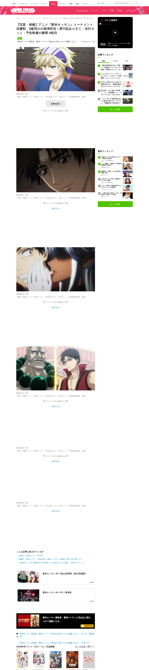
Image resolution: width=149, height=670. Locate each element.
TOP (14, 4)
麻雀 (77, 4)
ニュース (34, 4)
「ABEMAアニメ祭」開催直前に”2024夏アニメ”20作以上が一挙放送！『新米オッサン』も (51, 651)
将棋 (70, 4)
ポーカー (86, 4)
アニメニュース (82, 10)
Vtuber (119, 10)
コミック (94, 10)
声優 (112, 10)
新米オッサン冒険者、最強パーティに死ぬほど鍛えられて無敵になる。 (47, 41)
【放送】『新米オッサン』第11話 (30, 644)
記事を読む (55, 104)
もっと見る (115, 109)
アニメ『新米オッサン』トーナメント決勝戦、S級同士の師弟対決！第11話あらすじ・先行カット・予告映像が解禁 (76, 18)
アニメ (53, 4)
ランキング (23, 4)
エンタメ (62, 4)
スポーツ (44, 4)
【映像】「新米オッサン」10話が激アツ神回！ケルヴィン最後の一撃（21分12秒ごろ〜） (51, 647)
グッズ (104, 10)
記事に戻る (56, 208)
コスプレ (129, 10)
